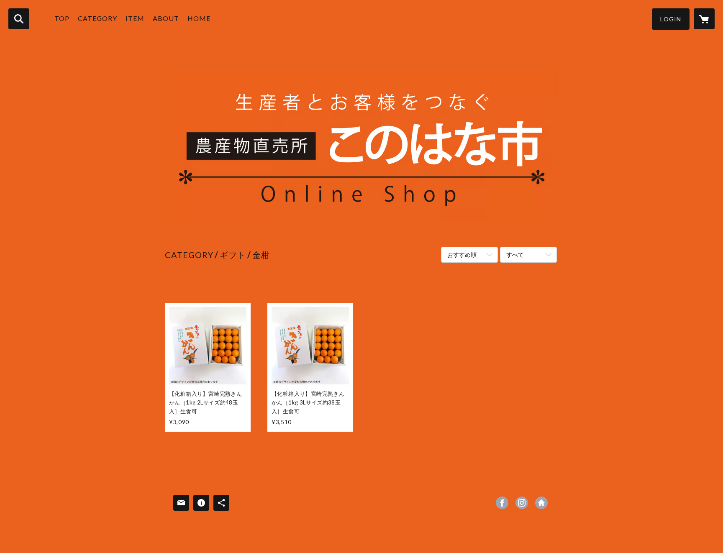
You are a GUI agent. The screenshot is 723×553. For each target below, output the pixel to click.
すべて (515, 254)
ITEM (135, 18)
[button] (671, 19)
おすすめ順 (462, 254)
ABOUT (166, 18)
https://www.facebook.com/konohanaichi (502, 503)
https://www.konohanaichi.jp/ (541, 503)
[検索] (18, 18)
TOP (61, 18)
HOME (198, 18)
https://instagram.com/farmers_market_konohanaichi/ (521, 503)
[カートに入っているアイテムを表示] (704, 18)
